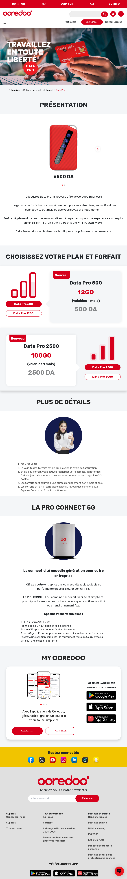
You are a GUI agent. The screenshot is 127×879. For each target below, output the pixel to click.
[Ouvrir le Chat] (119, 871)
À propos (48, 817)
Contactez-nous (15, 817)
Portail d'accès (27, 731)
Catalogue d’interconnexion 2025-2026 (59, 830)
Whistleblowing (96, 828)
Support (11, 822)
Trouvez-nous (14, 828)
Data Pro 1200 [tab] (23, 313)
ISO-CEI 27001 (96, 840)
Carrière (48, 822)
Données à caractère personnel (100, 847)
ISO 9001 (93, 834)
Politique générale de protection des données (101, 856)
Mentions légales (97, 817)
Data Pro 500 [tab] (23, 304)
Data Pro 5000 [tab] (102, 376)
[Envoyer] (104, 14)
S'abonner (87, 798)
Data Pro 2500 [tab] (102, 367)
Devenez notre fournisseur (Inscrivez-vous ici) (58, 839)
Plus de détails (61, 731)
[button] (62, 185)
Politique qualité (97, 822)
